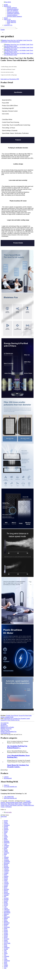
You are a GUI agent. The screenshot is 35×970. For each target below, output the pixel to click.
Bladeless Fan (4, 725)
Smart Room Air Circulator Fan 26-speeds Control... (18, 766)
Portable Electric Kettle (16, 802)
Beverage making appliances (14, 16)
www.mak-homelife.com (10, 786)
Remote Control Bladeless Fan (8, 731)
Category (6, 776)
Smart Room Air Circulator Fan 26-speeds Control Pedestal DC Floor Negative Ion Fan (15, 719)
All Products (8, 806)
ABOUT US (7, 19)
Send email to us (5, 79)
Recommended (8, 778)
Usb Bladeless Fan (5, 733)
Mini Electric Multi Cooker (15, 804)
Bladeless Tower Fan (6, 728)
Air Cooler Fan (4, 723)
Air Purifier (4, 724)
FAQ (8, 23)
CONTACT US (8, 25)
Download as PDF (14, 79)
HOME (6, 4)
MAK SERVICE (11, 22)
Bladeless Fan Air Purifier (7, 727)
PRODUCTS (7, 6)
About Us (6, 785)
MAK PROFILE (11, 20)
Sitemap (8, 802)
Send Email (4, 816)
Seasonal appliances (12, 15)
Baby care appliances (12, 10)
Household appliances (12, 9)
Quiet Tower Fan (5, 730)
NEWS (6, 18)
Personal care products (13, 12)
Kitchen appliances (12, 7)
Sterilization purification (13, 13)
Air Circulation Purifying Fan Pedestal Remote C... (17, 747)
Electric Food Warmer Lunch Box (14, 805)
